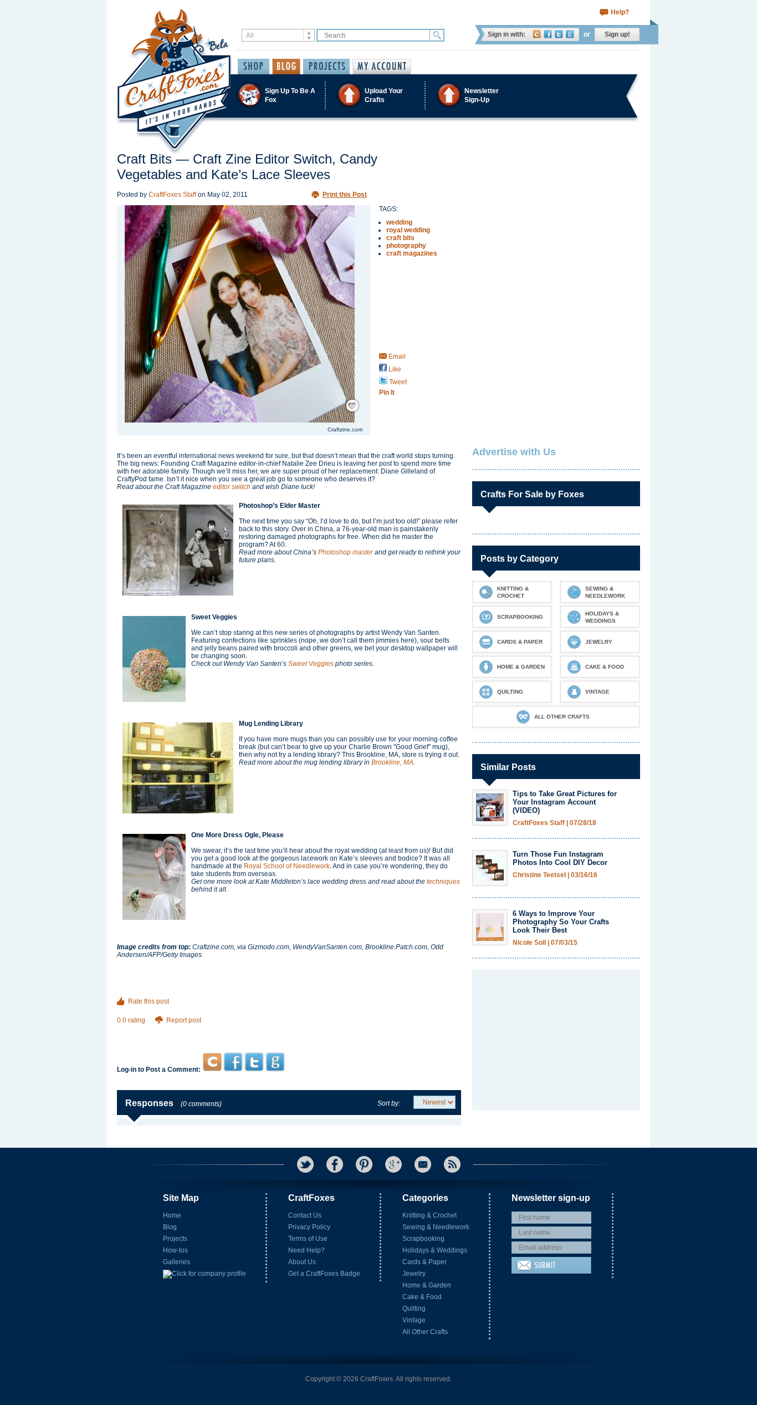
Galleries (176, 1262)
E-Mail (423, 1164)
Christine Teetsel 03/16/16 (555, 875)
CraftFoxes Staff (172, 194)
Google (570, 34)
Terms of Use (308, 1239)
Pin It (387, 392)
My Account (381, 66)
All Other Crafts (425, 1332)
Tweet (397, 382)
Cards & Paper (424, 1262)
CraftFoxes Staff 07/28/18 (554, 823)
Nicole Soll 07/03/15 (545, 942)
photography (406, 246)
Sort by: (388, 1103)
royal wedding (408, 230)
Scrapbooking (423, 1239)
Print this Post (345, 194)
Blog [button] (286, 66)
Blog (170, 1227)
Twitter (559, 34)
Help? (620, 12)
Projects (175, 1239)
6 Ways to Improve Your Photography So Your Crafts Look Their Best (561, 921)
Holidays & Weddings (434, 1250)
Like (394, 369)
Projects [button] (326, 66)
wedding (399, 222)
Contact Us (304, 1215)
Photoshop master (345, 552)
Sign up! (617, 34)
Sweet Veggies (311, 664)
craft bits (400, 238)
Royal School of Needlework (287, 866)
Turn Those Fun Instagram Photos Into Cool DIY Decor (560, 858)
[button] (378, 95)
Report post (183, 1020)
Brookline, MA (392, 762)
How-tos (175, 1250)
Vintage (414, 1320)
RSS (452, 1164)
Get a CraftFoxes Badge (324, 1273)
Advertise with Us (514, 451)
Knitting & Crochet (429, 1215)
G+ (393, 1164)
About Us (302, 1262)
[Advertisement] (289, 1031)
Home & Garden (426, 1285)
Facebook (548, 34)
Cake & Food (422, 1297)
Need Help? (306, 1250)
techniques (443, 881)
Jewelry (414, 1273)
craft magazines (411, 253)
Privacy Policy (309, 1227)
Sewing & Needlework (435, 1227)
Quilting (414, 1308)
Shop (253, 66)
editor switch (231, 487)
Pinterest (364, 1164)
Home (172, 1215)
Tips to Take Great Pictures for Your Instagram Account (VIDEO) (565, 802)
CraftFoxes (537, 34)
